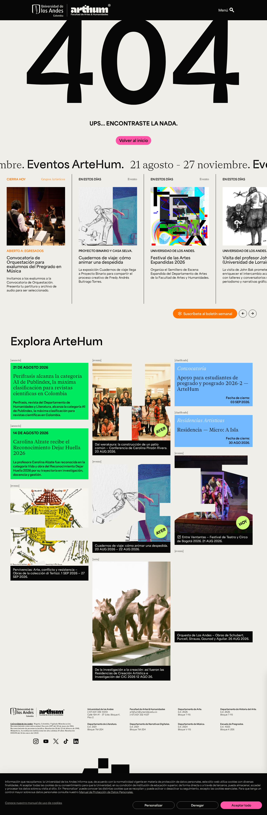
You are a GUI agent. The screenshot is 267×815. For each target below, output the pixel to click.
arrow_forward (252, 313)
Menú (223, 10)
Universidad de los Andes (21, 724)
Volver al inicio (133, 140)
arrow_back (243, 313)
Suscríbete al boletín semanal (207, 313)
